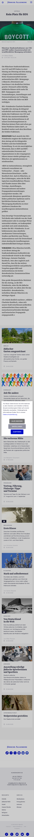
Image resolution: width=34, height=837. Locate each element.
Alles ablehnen (17, 421)
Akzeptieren (17, 432)
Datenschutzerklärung (10, 415)
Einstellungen (17, 426)
